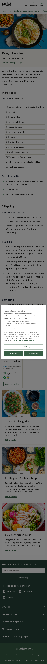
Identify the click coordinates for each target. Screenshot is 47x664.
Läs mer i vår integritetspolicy (23, 340)
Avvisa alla (13, 353)
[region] (23, 332)
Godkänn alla (33, 353)
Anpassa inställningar (23, 347)
